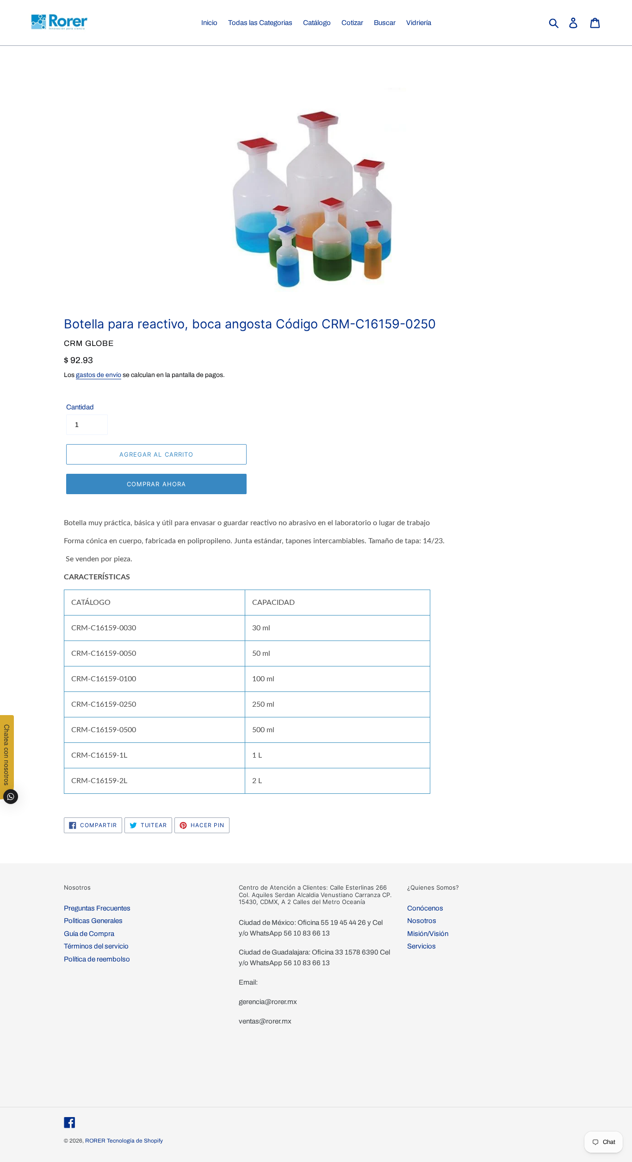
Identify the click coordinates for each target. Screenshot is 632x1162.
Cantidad (80, 407)
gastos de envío (98, 374)
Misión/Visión (427, 933)
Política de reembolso (97, 959)
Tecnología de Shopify (135, 1140)
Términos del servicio (96, 946)
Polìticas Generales (93, 920)
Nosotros (421, 920)
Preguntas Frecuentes (97, 908)
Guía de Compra (89, 933)
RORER (95, 1140)
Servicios (421, 946)
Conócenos (425, 908)
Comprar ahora (156, 484)
